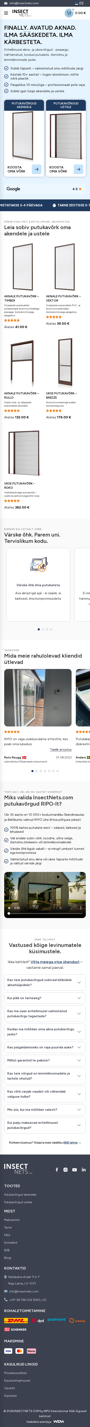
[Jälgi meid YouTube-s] (74, 1170)
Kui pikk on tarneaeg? (24, 998)
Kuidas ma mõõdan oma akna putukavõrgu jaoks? (40, 1031)
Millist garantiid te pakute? (28, 1060)
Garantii (9, 1388)
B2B (7, 1250)
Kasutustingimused (17, 1380)
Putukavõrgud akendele (20, 1194)
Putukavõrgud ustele (18, 1202)
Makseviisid (11, 1220)
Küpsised (10, 1396)
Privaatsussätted (15, 1373)
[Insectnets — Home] (22, 13)
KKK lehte (70, 1142)
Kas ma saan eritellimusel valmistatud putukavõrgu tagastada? (37, 1013)
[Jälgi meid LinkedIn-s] (84, 1170)
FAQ (7, 1235)
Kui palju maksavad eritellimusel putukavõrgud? (32, 1125)
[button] (39, 629)
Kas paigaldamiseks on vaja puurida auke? (40, 1047)
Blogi (7, 1258)
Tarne (8, 1227)
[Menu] (6, 13)
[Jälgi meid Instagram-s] (65, 1170)
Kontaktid (10, 1242)
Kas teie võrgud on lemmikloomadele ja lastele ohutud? (38, 1075)
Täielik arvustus (61, 750)
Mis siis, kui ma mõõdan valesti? (32, 1110)
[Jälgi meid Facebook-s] (57, 1170)
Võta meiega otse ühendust (55, 962)
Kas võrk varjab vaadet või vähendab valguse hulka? (36, 1094)
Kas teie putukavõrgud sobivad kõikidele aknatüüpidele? (39, 982)
